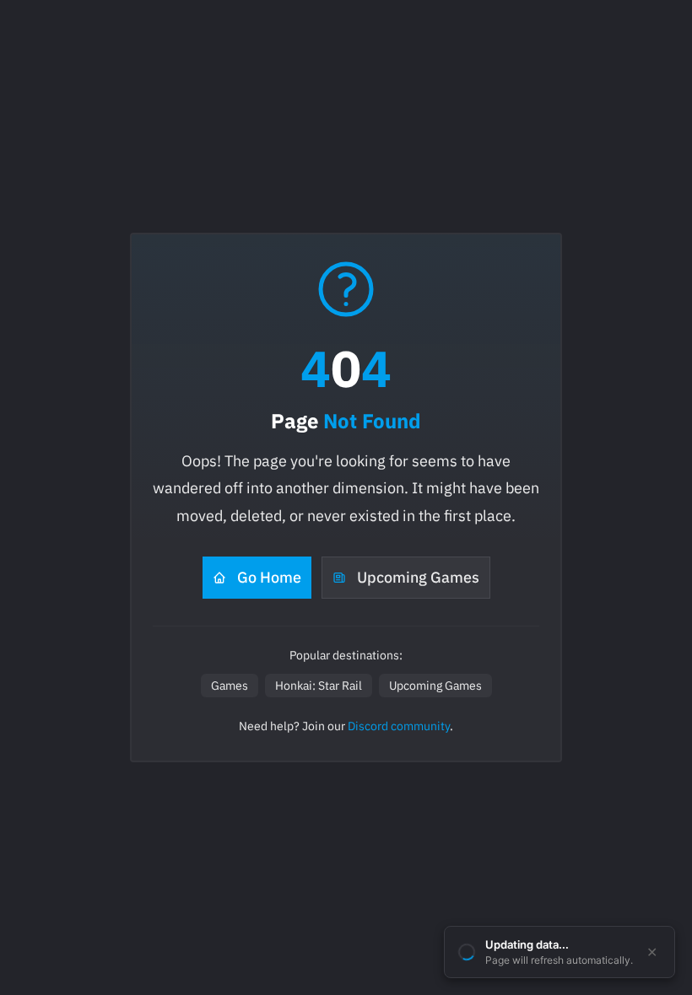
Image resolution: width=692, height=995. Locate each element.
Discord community (399, 726)
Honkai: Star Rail (318, 685)
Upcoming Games (418, 577)
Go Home (269, 577)
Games (229, 685)
